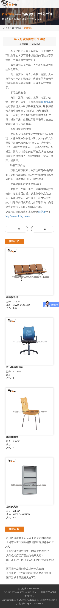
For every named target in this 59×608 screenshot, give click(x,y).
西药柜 (42, 211)
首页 (7, 28)
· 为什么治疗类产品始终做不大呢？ (24, 555)
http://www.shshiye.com (18, 216)
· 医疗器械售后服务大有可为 (20, 577)
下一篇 (42, 229)
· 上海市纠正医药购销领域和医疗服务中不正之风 (29, 544)
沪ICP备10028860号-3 (32, 604)
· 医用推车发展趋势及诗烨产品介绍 (24, 568)
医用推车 (46, 102)
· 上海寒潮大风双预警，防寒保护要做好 (27, 551)
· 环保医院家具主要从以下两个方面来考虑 (28, 538)
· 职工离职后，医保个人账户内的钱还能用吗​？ (29, 562)
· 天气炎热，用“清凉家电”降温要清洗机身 (28, 573)
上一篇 (16, 229)
